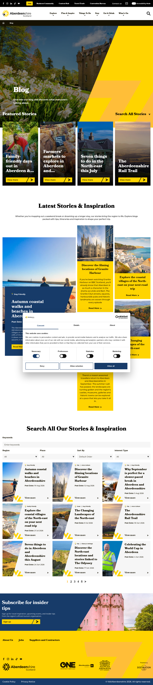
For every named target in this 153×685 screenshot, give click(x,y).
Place (42, 450)
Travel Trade (79, 3)
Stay (97, 13)
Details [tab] (76, 325)
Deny (42, 366)
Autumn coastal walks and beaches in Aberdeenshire (35, 475)
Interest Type (121, 450)
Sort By (81, 450)
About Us (8, 640)
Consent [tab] (40, 326)
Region (6, 450)
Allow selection (76, 366)
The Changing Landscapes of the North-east (132, 344)
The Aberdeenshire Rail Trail (135, 514)
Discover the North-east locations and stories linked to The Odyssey (86, 556)
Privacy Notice (28, 681)
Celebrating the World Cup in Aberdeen (135, 548)
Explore (53, 13)
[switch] (63, 356)
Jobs (21, 640)
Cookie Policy (9, 681)
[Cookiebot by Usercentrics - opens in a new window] (117, 317)
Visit (29, 3)
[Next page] (85, 582)
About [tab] (112, 325)
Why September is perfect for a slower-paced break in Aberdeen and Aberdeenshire (136, 479)
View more (30, 498)
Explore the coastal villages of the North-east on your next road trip (132, 283)
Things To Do (85, 13)
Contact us (117, 3)
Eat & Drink (109, 13)
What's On (123, 13)
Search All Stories (130, 114)
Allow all (111, 366)
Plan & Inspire (68, 13)
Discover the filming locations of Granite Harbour (95, 269)
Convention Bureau (98, 3)
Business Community (45, 3)
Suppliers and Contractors (45, 640)
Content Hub (64, 3)
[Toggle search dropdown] (148, 13)
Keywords (8, 437)
